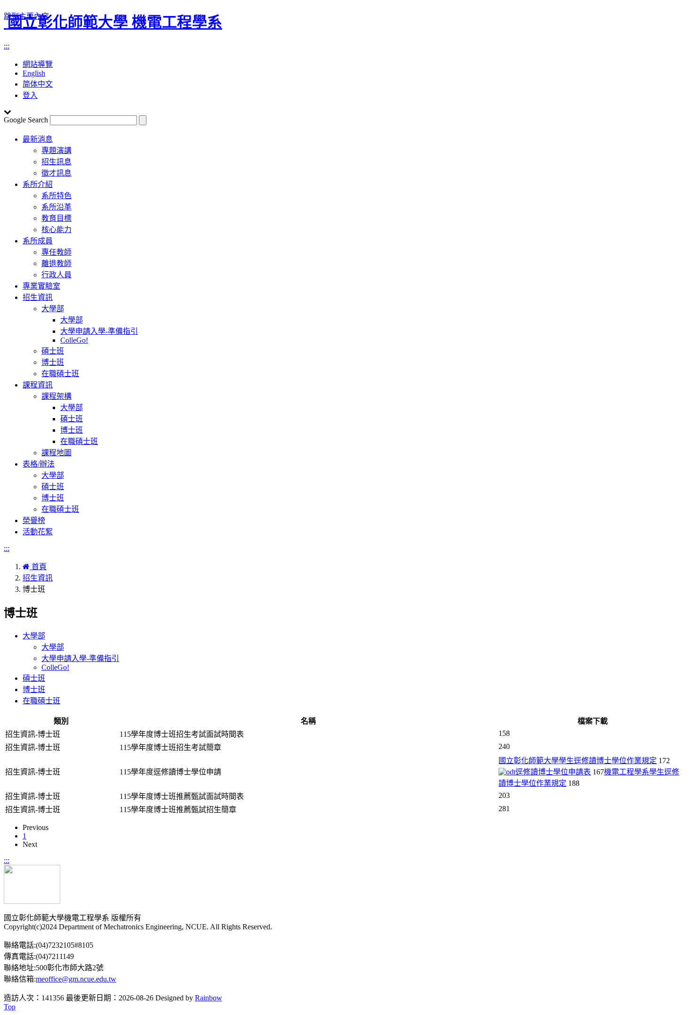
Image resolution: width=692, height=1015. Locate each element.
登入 (30, 95)
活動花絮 (38, 532)
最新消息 (38, 139)
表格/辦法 (39, 464)
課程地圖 (56, 453)
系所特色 (56, 196)
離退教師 (56, 263)
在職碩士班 (60, 374)
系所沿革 (56, 207)
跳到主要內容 (26, 16)
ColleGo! (74, 340)
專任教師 (56, 252)
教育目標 (56, 218)
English (34, 73)
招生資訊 (38, 297)
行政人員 (56, 275)
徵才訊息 (56, 173)
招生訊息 (56, 162)
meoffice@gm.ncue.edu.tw (76, 979)
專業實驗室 (41, 286)
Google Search (26, 120)
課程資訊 (38, 385)
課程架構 (56, 396)
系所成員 (38, 241)
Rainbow (208, 998)
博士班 (52, 362)
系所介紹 (38, 184)
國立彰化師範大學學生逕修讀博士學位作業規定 (578, 761)
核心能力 (56, 230)
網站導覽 (38, 64)
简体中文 (38, 84)
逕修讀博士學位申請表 (553, 772)
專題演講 (56, 150)
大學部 (52, 309)
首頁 (38, 567)
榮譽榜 (34, 520)
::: (6, 46)
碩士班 (52, 351)
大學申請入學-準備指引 (99, 331)
